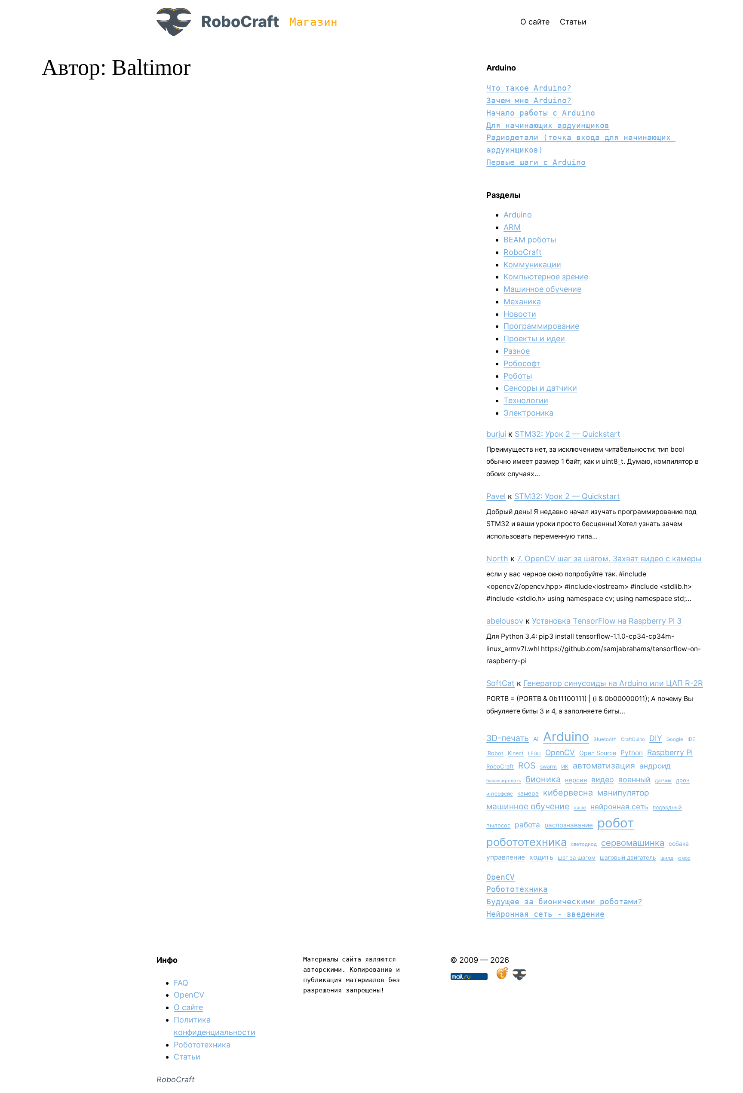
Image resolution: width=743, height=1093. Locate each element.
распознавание (568, 825)
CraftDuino (633, 739)
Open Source (597, 752)
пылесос (498, 825)
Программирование (541, 326)
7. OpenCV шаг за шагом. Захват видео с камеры (609, 558)
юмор (684, 858)
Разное (517, 350)
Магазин (313, 21)
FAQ (181, 982)
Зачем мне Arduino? (528, 100)
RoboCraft (240, 21)
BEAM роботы (530, 239)
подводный (667, 807)
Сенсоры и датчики (540, 387)
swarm (548, 766)
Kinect (516, 753)
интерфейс (499, 793)
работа (527, 824)
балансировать (503, 781)
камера (528, 793)
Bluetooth (605, 739)
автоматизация (604, 765)
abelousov (504, 620)
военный (634, 779)
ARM (512, 227)
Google (674, 739)
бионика (543, 779)
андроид (655, 765)
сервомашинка (632, 842)
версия (576, 780)
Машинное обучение (542, 289)
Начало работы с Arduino (540, 112)
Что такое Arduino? (528, 87)
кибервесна (568, 792)
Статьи (187, 1056)
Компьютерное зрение (546, 276)
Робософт (522, 363)
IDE (691, 739)
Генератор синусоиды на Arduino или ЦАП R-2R (613, 683)
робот (615, 822)
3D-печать (507, 738)
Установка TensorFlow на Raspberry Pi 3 (607, 620)
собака (679, 843)
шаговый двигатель (628, 857)
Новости (520, 313)
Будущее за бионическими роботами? (564, 901)
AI (536, 738)
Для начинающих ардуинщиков (547, 125)
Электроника (528, 412)
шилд (666, 858)
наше (580, 808)
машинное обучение (527, 806)
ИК (564, 766)
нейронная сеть (619, 806)
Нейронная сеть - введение (545, 913)
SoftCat (500, 683)
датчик (663, 781)
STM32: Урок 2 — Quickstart (567, 433)
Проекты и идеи (534, 338)
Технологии (526, 400)
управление (505, 857)
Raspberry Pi (670, 752)
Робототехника (517, 889)
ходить (541, 857)
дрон (683, 780)
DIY (655, 738)
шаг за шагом (577, 857)
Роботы (518, 375)
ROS (527, 765)
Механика (522, 301)
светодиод (584, 844)
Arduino (518, 214)
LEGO (534, 753)
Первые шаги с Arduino (536, 162)
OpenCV (560, 752)
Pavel (496, 496)
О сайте (188, 1007)
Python (631, 753)
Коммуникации (532, 264)
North (497, 558)
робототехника (526, 841)
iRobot (495, 753)
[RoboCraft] (519, 977)
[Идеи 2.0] (501, 977)
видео (602, 779)
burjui (496, 433)
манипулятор (623, 793)
